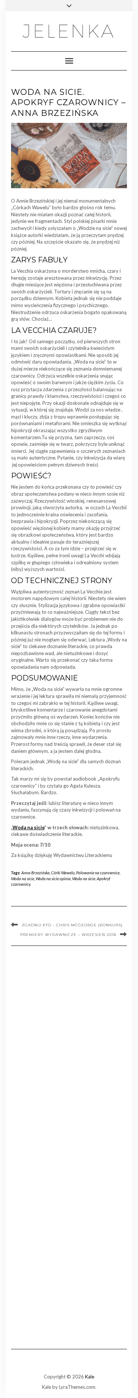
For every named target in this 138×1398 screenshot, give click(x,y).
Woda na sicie (29, 827)
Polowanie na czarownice (98, 872)
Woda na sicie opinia (53, 878)
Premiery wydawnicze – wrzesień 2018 (68, 934)
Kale (89, 1377)
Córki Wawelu (63, 872)
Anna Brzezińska (35, 872)
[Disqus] (69, 1051)
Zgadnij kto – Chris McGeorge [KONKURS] (72, 925)
